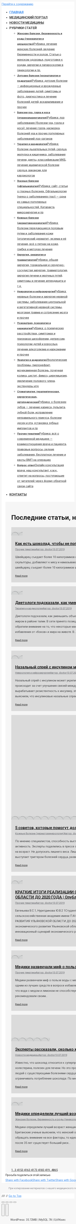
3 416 (25, 1170)
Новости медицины (26, 1055)
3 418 (39, 1170)
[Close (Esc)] (3, 1202)
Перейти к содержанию (17, 4)
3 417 (32, 1170)
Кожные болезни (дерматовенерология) (39, 833)
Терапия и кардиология (29, 608)
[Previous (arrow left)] (3, 1210)
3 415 (18, 1170)
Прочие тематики (25, 549)
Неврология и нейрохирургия (32, 672)
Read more (21, 575)
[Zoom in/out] (14, 1202)
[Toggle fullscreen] (10, 1202)
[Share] (7, 1202)
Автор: (44, 549)
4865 (54, 1170)
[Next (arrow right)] (7, 1210)
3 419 (46, 1170)
